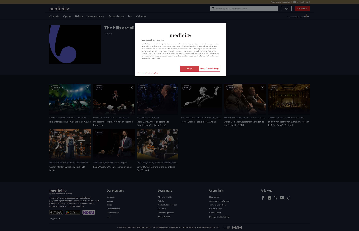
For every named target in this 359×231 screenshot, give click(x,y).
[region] (180, 49)
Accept (189, 69)
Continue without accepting (147, 73)
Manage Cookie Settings (209, 69)
